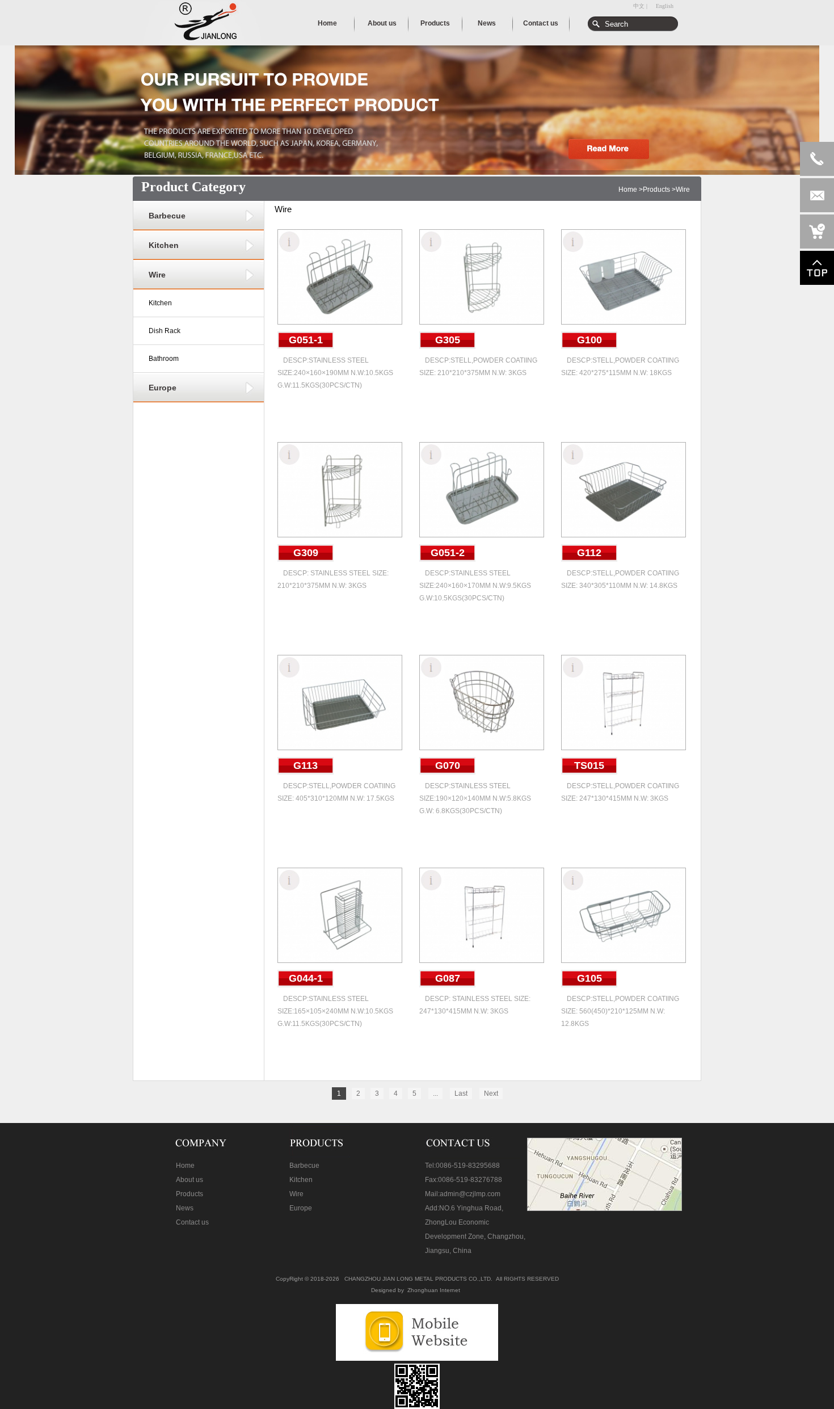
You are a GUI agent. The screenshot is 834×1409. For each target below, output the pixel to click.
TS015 (589, 765)
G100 (589, 340)
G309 (305, 552)
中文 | (640, 6)
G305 (447, 340)
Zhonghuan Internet (433, 1290)
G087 (447, 978)
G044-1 (306, 978)
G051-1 (306, 340)
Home (627, 190)
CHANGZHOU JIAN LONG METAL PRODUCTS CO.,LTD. (418, 1279)
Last (460, 1093)
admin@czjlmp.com (470, 1194)
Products (656, 190)
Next (491, 1093)
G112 (589, 552)
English (664, 6)
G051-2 (448, 552)
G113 (305, 765)
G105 (589, 978)
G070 (447, 765)
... (435, 1093)
